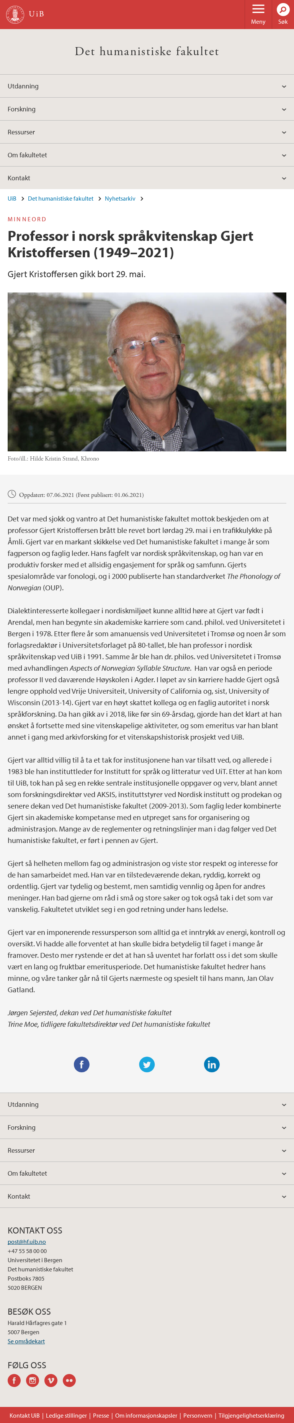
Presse (101, 1415)
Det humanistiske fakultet (147, 51)
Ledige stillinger (66, 1415)
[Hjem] (15, 15)
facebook (17, 1381)
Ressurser (21, 131)
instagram (35, 1381)
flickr (72, 1381)
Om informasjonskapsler (146, 1415)
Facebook (82, 1065)
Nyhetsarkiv (120, 198)
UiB (12, 198)
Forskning (22, 109)
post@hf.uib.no (27, 1241)
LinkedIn (212, 1065)
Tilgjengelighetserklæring (251, 1415)
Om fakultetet (27, 154)
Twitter (147, 1065)
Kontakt (19, 177)
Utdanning (23, 86)
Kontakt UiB (25, 1415)
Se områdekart (26, 1341)
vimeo (53, 1381)
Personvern (197, 1415)
